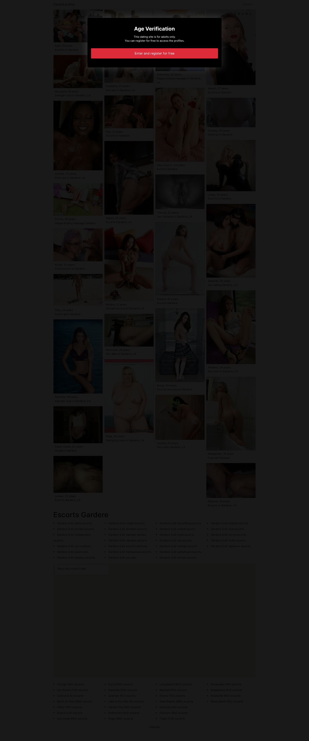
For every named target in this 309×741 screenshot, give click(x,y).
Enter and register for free (154, 53)
